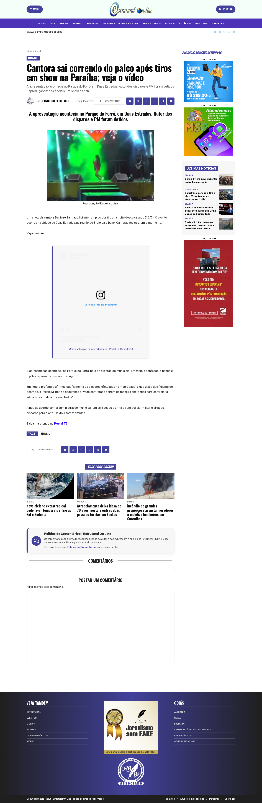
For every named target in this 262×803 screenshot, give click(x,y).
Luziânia (179, 724)
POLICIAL (93, 23)
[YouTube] (234, 32)
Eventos (32, 718)
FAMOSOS (201, 23)
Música (31, 724)
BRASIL (64, 23)
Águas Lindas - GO (185, 741)
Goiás (177, 718)
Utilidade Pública (37, 735)
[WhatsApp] (154, 101)
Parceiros (214, 799)
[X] (229, 32)
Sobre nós (230, 799)
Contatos (170, 799)
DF (51, 23)
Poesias (31, 729)
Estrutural (34, 712)
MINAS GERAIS (152, 23)
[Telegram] (170, 101)
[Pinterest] (146, 101)
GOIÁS (169, 23)
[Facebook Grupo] (215, 32)
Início (29, 51)
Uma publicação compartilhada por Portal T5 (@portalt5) (101, 348)
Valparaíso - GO (183, 735)
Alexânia (179, 712)
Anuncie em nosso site (192, 799)
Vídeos (30, 741)
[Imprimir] (162, 101)
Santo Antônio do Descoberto (192, 729)
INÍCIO (42, 23)
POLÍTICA (185, 23)
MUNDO (78, 23)
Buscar (224, 9)
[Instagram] (224, 32)
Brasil (38, 51)
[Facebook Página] (220, 32)
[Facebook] (129, 101)
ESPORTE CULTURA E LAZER (120, 23)
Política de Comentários (81, 547)
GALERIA (217, 23)
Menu (36, 9)
